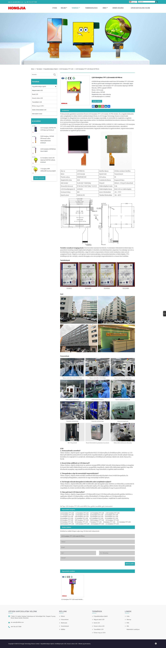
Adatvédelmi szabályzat (133, 629)
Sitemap (129, 619)
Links (128, 616)
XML (128, 626)
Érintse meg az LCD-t (38, 106)
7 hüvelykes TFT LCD (96, 522)
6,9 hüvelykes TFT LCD (97, 523)
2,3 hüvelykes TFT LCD (111, 514)
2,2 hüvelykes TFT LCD (96, 514)
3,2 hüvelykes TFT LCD (111, 518)
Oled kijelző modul (37, 113)
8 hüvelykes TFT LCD (109, 522)
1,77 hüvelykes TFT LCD (67, 514)
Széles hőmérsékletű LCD (39, 109)
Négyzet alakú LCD (37, 90)
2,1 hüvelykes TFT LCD (112, 523)
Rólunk (63, 8)
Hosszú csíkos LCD (37, 98)
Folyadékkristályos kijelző (51, 69)
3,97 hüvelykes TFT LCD (82, 520)
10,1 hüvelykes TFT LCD (124, 522)
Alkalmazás (64, 622)
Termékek (75, 8)
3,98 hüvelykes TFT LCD (97, 520)
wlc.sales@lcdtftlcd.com (16, 2)
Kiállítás (63, 629)
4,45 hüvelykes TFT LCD (82, 523)
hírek (104, 8)
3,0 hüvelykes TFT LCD (66, 518)
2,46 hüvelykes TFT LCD (67, 523)
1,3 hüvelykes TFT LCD (82, 513)
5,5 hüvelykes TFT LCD (81, 522)
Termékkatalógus (91, 8)
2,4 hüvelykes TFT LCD (66, 516)
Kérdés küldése (118, 8)
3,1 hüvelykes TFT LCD (81, 518)
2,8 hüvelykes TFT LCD (111, 516)
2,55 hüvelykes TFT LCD (66, 69)
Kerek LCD (35, 94)
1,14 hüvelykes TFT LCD (67, 513)
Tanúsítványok (65, 626)
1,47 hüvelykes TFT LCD (97, 513)
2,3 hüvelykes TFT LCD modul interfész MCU (73, 599)
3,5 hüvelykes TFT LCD (66, 520)
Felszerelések (64, 619)
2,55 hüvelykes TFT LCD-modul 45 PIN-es (87, 69)
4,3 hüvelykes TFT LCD (112, 520)
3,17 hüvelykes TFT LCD (96, 518)
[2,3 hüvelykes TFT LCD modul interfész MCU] (72, 586)
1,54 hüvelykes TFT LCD (112, 513)
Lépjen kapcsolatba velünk (140, 8)
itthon (54, 8)
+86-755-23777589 (31, 2)
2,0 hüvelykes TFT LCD (82, 514)
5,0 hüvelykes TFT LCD (66, 522)
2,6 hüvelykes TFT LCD (96, 516)
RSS (128, 622)
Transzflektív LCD (37, 102)
